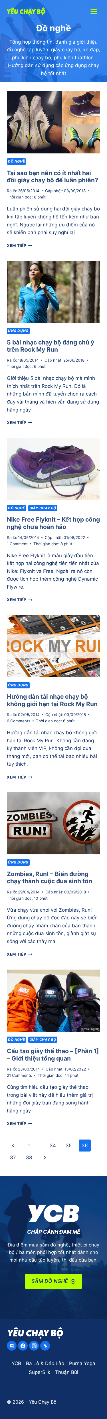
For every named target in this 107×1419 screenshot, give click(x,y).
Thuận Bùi (66, 1372)
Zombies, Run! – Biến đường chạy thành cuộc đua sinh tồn (49, 877)
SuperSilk (39, 1372)
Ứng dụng (18, 331)
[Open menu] (93, 11)
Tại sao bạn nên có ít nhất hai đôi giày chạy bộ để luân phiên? (52, 176)
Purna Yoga (82, 1363)
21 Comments (19, 1075)
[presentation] (53, 122)
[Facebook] (23, 1346)
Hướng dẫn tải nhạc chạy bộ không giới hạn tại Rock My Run (52, 700)
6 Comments (18, 721)
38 (29, 1157)
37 (13, 1157)
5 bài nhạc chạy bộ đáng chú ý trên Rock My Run (50, 346)
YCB (16, 1363)
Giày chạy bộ (42, 508)
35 (69, 1145)
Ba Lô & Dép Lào (45, 1363)
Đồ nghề (16, 161)
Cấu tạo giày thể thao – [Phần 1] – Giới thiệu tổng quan (53, 1054)
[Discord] (12, 1346)
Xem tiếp (19, 245)
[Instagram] (34, 1346)
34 (53, 1145)
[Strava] (45, 1346)
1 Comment (17, 544)
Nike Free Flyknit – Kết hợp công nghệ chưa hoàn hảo (53, 523)
